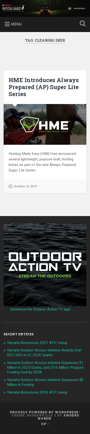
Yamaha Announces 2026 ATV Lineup (37, 392)
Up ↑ (45, 424)
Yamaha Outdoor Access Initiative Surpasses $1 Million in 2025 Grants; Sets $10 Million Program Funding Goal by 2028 (45, 368)
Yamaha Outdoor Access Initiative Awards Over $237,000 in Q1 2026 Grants (44, 352)
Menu (16, 24)
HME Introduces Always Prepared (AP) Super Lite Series (44, 87)
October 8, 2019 (25, 186)
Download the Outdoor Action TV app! (40, 309)
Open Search (81, 24)
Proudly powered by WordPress (44, 412)
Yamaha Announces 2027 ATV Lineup (37, 343)
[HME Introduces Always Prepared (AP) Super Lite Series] (45, 124)
